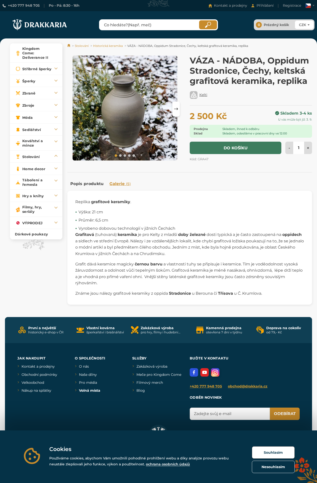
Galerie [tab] (120, 183)
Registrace (292, 5)
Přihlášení (265, 5)
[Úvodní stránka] (69, 46)
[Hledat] (208, 24)
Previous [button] (73, 108)
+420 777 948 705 (24, 5)
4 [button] (129, 155)
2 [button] (120, 155)
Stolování (82, 46)
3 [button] (124, 155)
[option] (125, 109)
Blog (140, 390)
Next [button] (176, 108)
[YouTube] (204, 372)
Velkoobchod (33, 382)
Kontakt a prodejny (230, 5)
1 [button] (115, 155)
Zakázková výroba (151, 366)
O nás (84, 366)
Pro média (88, 382)
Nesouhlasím (273, 467)
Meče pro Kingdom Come (158, 374)
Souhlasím (273, 452)
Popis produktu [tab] (87, 183)
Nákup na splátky (36, 390)
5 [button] (133, 155)
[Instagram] (215, 372)
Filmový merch (149, 382)
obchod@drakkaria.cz (247, 386)
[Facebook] (194, 372)
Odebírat (285, 413)
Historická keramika (108, 46)
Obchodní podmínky (39, 374)
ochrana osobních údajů (168, 464)
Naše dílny (88, 374)
